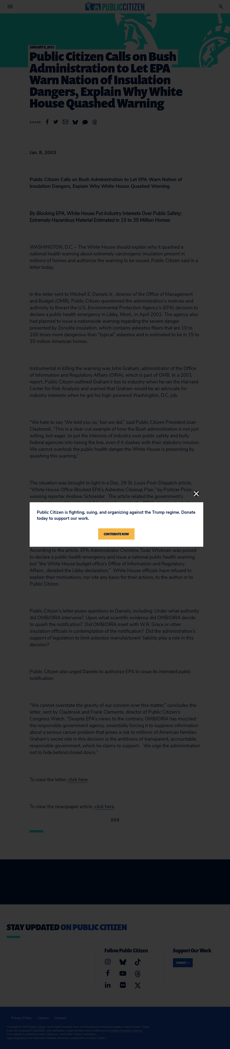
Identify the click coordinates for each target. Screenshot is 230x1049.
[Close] (196, 494)
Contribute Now (116, 533)
